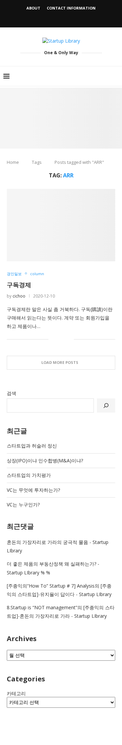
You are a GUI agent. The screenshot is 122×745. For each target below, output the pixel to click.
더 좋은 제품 (20, 564)
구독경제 (19, 285)
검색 (11, 393)
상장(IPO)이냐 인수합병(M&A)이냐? (45, 460)
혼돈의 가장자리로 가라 (32, 542)
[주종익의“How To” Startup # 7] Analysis (51, 586)
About (33, 7)
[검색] (106, 405)
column (37, 273)
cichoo (19, 296)
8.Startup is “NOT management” (42, 607)
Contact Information (71, 7)
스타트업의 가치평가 (29, 475)
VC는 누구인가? (23, 504)
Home (13, 162)
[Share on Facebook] (58, 339)
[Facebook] (52, 18)
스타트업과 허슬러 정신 (32, 445)
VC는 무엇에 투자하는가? (33, 490)
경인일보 (14, 273)
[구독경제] (61, 225)
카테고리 (16, 693)
